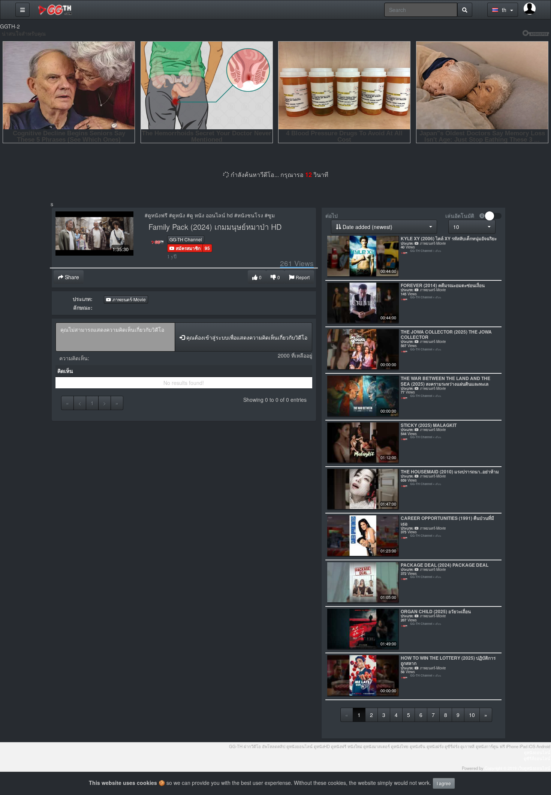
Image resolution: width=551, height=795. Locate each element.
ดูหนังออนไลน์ (537, 752)
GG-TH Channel (185, 239)
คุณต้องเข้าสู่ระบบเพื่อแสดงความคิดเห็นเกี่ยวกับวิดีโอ (246, 337)
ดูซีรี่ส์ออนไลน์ (537, 758)
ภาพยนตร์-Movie (128, 299)
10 (472, 715)
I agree (444, 783)
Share (71, 277)
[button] (185, 248)
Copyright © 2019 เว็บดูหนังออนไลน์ (517, 768)
